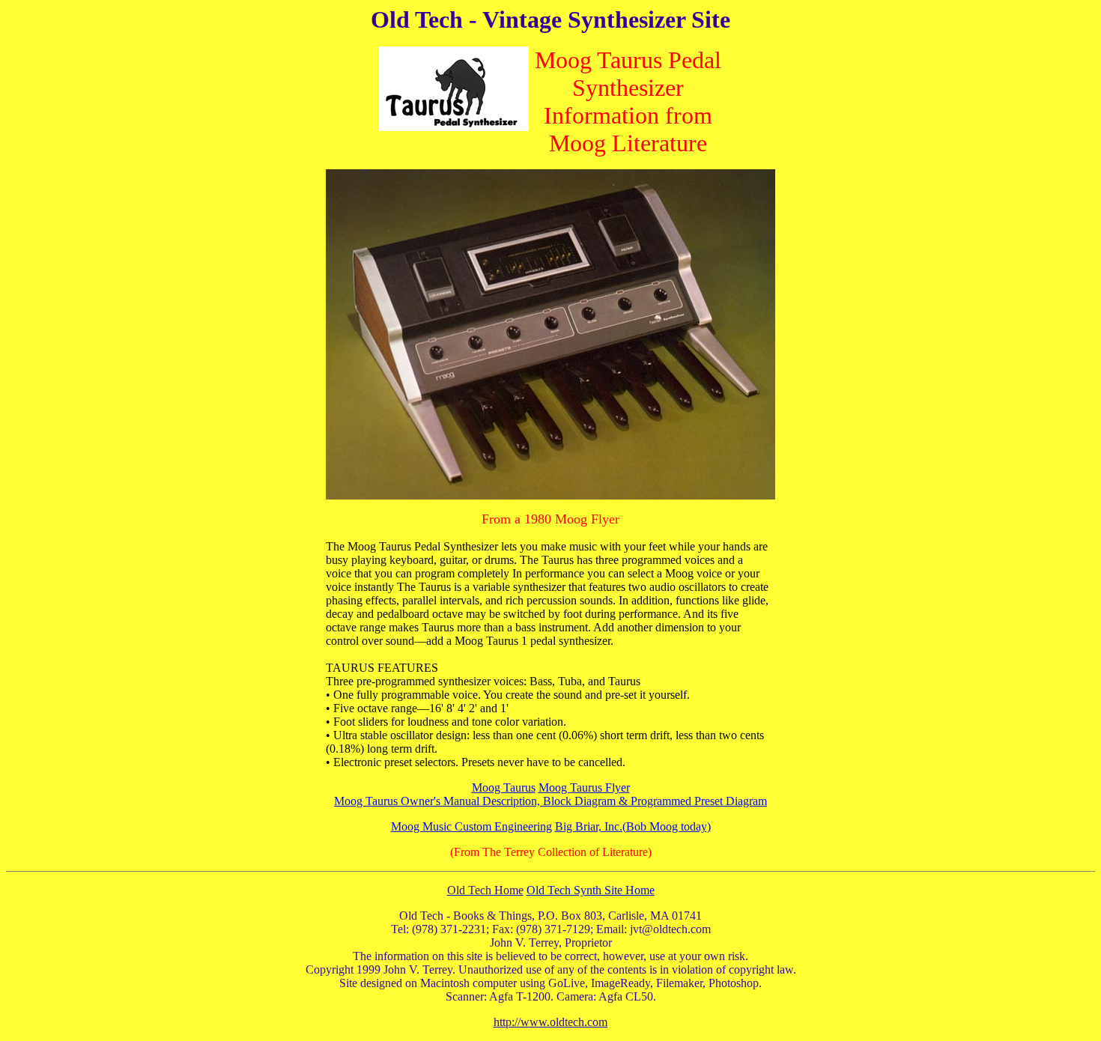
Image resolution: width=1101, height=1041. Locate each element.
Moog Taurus (504, 787)
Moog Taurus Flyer (584, 787)
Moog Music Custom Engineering (471, 826)
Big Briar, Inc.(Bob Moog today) (633, 826)
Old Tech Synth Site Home (591, 890)
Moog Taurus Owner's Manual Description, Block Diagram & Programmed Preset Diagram (550, 801)
